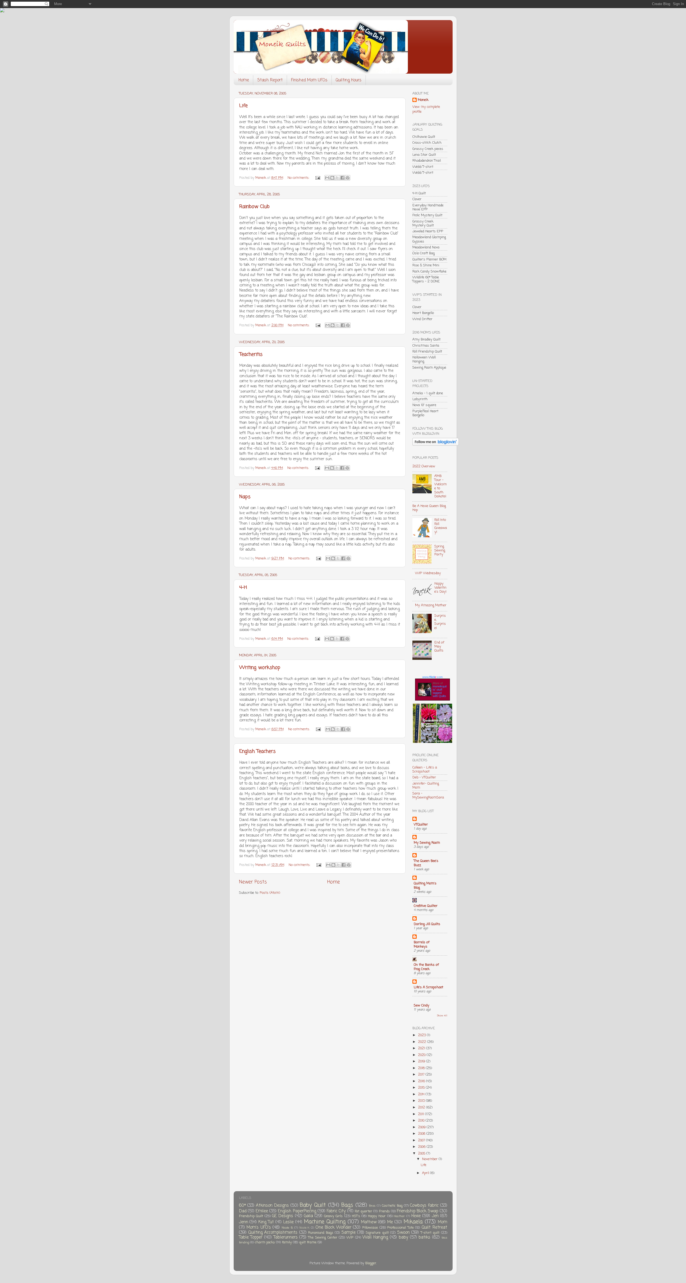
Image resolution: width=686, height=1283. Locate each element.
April (426, 1173)
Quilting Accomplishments (272, 1232)
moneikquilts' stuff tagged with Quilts (439, 691)
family (287, 1242)
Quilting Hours (348, 80)
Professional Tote (400, 1227)
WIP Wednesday (428, 573)
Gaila (308, 1216)
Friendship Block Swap (417, 1211)
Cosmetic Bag (392, 1205)
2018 (422, 1068)
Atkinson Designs (272, 1205)
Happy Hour (377, 1216)
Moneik (423, 100)
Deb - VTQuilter (424, 777)
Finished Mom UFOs (309, 80)
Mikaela (413, 1222)
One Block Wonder (333, 1227)
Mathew (368, 1222)
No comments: (299, 177)
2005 (422, 1153)
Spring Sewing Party (439, 550)
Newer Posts (253, 882)
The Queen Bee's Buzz (426, 863)
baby (403, 1237)
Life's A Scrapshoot (428, 987)
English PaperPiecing (297, 1211)
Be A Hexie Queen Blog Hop (429, 508)
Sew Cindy (421, 1005)
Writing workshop (259, 667)
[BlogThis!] (332, 177)
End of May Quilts (439, 646)
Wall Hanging (375, 1237)
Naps (245, 497)
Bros (372, 1205)
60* (242, 1205)
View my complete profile (426, 109)
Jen (435, 1216)
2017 (422, 1074)
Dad (243, 1211)
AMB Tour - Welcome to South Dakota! (440, 486)
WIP (349, 1237)
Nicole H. (305, 1228)
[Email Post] (317, 177)
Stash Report (270, 80)
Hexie (416, 1216)
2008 (422, 1133)
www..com (432, 677)
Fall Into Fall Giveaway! (440, 526)
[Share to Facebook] (342, 177)
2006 (422, 1146)
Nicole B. (287, 1227)
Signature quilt (377, 1232)
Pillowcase (370, 1227)
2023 (422, 1035)
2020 (422, 1055)
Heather (399, 1216)
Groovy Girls (333, 1216)
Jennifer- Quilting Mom (425, 785)
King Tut (266, 1222)
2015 (422, 1087)
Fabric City (336, 1211)
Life (243, 105)
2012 (422, 1107)
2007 (422, 1140)
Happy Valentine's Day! (440, 587)
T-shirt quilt (430, 1232)
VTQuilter (421, 824)
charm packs (265, 1242)
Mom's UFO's (259, 1227)
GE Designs (282, 1216)
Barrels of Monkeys (421, 944)
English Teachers (257, 751)
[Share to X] (337, 177)
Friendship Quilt (251, 1216)
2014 (422, 1094)
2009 (422, 1127)
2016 (422, 1081)
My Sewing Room (427, 842)
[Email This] (327, 177)
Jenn (243, 1222)
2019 (422, 1061)
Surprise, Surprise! (440, 621)
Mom (442, 1222)
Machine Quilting (325, 1222)
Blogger (370, 1263)
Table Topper (251, 1237)
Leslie (288, 1222)
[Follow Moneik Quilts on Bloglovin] (435, 444)
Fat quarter (363, 1211)
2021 (422, 1048)
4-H (243, 587)
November (430, 1159)
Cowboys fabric (424, 1205)
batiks (424, 1237)
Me (390, 1222)
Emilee (262, 1211)
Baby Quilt (313, 1205)
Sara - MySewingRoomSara (428, 795)
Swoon (403, 1232)
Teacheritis (251, 354)
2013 (422, 1100)
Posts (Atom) (270, 892)
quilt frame (307, 1242)
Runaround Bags (320, 1232)
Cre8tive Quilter (426, 906)
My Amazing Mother (430, 605)
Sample (348, 1232)
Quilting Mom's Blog (425, 885)
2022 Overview (423, 466)
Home (243, 80)
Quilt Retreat (434, 1227)
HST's (356, 1216)
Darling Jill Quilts (427, 924)
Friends (384, 1211)
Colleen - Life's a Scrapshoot (424, 769)
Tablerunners (286, 1237)
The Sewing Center (322, 1237)
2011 (421, 1114)
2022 (422, 1041)
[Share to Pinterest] (347, 177)
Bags (347, 1205)
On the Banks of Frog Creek (426, 967)
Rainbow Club (254, 206)
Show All (442, 1016)
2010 (422, 1120)
